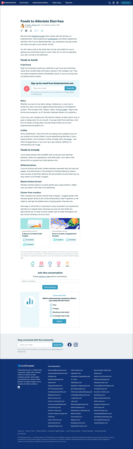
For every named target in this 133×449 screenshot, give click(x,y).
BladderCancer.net (54, 395)
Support (41, 264)
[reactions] (42, 31)
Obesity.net (98, 373)
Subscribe (70, 88)
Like (31, 264)
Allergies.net (52, 376)
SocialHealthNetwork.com (103, 413)
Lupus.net (74, 401)
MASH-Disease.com (78, 407)
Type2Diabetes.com (101, 423)
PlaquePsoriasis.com (101, 382)
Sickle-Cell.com (99, 401)
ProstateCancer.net (100, 389)
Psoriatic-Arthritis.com (101, 392)
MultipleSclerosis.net (78, 423)
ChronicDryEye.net (54, 407)
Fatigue (56, 308)
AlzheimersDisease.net (55, 379)
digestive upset (38, 36)
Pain (54, 305)
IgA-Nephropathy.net (78, 389)
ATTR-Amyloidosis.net (55, 389)
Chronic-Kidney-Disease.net (57, 413)
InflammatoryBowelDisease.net (81, 392)
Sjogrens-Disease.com (101, 404)
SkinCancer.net (99, 407)
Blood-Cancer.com (54, 398)
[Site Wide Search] (110, 3)
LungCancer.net (76, 398)
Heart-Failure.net (77, 370)
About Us (21, 431)
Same (66, 264)
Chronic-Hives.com (54, 410)
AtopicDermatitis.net (55, 386)
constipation (53, 39)
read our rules (44, 276)
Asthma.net (52, 382)
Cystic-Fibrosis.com (55, 420)
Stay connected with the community (35, 340)
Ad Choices (22, 433)
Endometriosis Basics (40, 3)
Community (24, 3)
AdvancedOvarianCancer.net (57, 373)
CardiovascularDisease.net (57, 404)
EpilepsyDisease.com (55, 426)
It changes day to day (61, 316)
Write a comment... (29, 281)
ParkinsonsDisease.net (101, 379)
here (22, 258)
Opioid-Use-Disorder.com (103, 376)
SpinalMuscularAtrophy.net (103, 417)
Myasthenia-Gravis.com (79, 426)
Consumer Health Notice (56, 431)
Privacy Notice (69, 92)
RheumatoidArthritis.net (102, 398)
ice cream (63, 110)
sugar (69, 139)
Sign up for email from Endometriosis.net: (52, 83)
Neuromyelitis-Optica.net (102, 370)
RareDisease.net (99, 395)
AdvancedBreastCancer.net (57, 370)
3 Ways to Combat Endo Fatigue (32, 235)
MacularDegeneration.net (79, 404)
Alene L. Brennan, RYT (33, 25)
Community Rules (100, 431)
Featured (68, 3)
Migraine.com (75, 420)
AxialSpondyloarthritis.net (57, 392)
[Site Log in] (118, 3)
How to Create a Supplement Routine (64, 235)
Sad (48, 264)
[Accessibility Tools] (114, 3)
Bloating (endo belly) (61, 312)
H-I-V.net (74, 379)
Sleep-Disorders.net (101, 410)
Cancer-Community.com (56, 401)
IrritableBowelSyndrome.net (80, 395)
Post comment (50, 287)
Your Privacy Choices (73, 431)
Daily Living (56, 3)
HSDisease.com (76, 382)
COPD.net (51, 417)
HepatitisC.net (76, 373)
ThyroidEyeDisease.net (102, 420)
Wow (57, 264)
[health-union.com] (26, 366)
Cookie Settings (87, 431)
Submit (59, 321)
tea (38, 145)
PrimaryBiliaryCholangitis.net (104, 386)
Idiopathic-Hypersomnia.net (80, 386)
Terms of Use (37, 94)
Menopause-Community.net (80, 410)
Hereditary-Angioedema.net (80, 376)
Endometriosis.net (54, 423)
